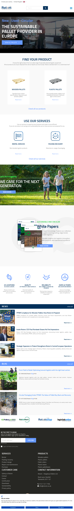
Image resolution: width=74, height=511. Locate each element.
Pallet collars (42, 462)
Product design (7, 462)
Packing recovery (7, 459)
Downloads (5, 483)
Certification (6, 481)
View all (70, 306)
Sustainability (6, 485)
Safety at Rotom (7, 473)
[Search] (45, 8)
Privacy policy (6, 488)
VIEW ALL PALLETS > (12, 43)
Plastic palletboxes (44, 467)
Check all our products (37, 108)
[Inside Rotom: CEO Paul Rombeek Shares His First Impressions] (7, 333)
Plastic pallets (42, 459)
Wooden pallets (43, 457)
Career (4, 478)
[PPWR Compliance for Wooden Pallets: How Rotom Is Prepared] (7, 317)
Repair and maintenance (10, 464)
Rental (4, 457)
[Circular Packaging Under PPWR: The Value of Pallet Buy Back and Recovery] (8, 403)
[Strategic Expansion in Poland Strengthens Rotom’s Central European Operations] (7, 350)
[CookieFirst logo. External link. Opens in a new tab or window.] (2, 496)
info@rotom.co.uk (45, 486)
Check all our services (37, 158)
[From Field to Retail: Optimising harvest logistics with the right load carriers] (8, 378)
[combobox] (37, 8)
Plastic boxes (42, 464)
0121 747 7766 (44, 484)
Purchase (5, 467)
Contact (4, 476)
